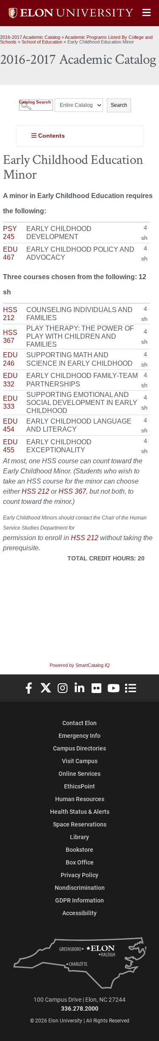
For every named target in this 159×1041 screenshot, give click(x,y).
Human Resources (79, 799)
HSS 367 (72, 491)
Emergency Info (79, 735)
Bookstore (79, 849)
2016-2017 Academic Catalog (30, 37)
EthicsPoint (79, 786)
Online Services (79, 773)
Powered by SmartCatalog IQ (80, 665)
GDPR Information (79, 900)
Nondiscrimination (80, 887)
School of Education (42, 41)
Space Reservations (79, 824)
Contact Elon (79, 723)
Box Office (80, 862)
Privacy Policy (79, 875)
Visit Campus (80, 761)
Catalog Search (35, 102)
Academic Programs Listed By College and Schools (76, 39)
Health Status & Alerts (79, 811)
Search (119, 105)
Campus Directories (79, 748)
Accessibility (79, 913)
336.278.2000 (79, 1008)
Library (79, 837)
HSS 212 (35, 491)
